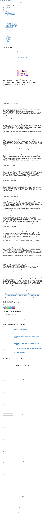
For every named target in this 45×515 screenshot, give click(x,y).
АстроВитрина (9, 21)
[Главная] (5, 10)
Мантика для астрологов (11, 23)
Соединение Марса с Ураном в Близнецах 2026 (22, 58)
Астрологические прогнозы (12, 15)
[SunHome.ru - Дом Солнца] (22, 512)
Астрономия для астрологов (12, 24)
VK (19, 361)
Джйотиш (8, 22)
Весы (8, 36)
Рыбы (8, 41)
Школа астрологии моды (11, 26)
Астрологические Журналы (10, 13)
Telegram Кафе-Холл (25, 361)
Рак (7, 33)
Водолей (8, 40)
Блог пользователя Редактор (10, 306)
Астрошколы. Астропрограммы (12, 19)
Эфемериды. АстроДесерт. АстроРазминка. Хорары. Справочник (22, 68)
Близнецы (9, 31)
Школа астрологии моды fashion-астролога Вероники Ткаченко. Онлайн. (22, 76)
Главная (6, 11)
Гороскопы (7, 28)
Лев (7, 34)
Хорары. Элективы (10, 17)
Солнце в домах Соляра (9, 316)
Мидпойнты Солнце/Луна (9, 320)
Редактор (24, 84)
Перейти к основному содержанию (6, 0)
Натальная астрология (11, 14)
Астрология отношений (11, 16)
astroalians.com (24, 508)
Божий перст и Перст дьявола (20, 352)
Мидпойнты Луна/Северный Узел (20, 329)
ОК (16, 361)
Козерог (8, 39)
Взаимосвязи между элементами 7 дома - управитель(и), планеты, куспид (18, 319)
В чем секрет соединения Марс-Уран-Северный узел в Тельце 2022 (17, 318)
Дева (8, 35)
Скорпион (9, 37)
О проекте (7, 12)
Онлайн (6, 42)
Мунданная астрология (11, 18)
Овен (8, 29)
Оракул (6, 43)
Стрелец (8, 38)
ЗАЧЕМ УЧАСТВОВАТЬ (24, 2)
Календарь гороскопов (9, 27)
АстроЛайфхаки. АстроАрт (12, 25)
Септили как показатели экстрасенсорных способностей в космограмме (28, 348)
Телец (8, 30)
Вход (3, 2)
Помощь (13, 2)
